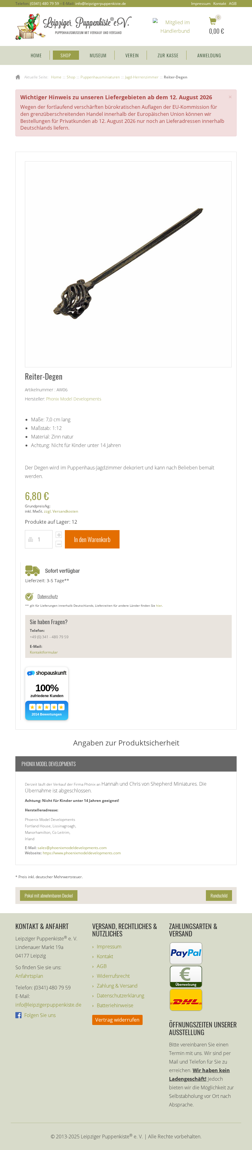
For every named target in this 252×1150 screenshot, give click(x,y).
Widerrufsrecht (113, 976)
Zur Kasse (168, 55)
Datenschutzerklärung (120, 995)
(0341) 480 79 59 (44, 3)
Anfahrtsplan (29, 976)
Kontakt (219, 3)
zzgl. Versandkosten (61, 511)
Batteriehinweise (115, 1005)
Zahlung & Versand (117, 985)
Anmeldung (209, 55)
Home (36, 55)
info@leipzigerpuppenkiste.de (100, 3)
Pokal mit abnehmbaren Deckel (49, 895)
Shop (66, 55)
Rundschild (219, 895)
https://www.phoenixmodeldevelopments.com (82, 853)
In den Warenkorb (92, 539)
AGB (233, 3)
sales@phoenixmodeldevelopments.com (72, 847)
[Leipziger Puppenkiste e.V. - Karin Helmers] (73, 26)
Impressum (201, 3)
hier (159, 605)
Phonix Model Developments (73, 399)
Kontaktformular (44, 652)
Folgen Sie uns (39, 1015)
